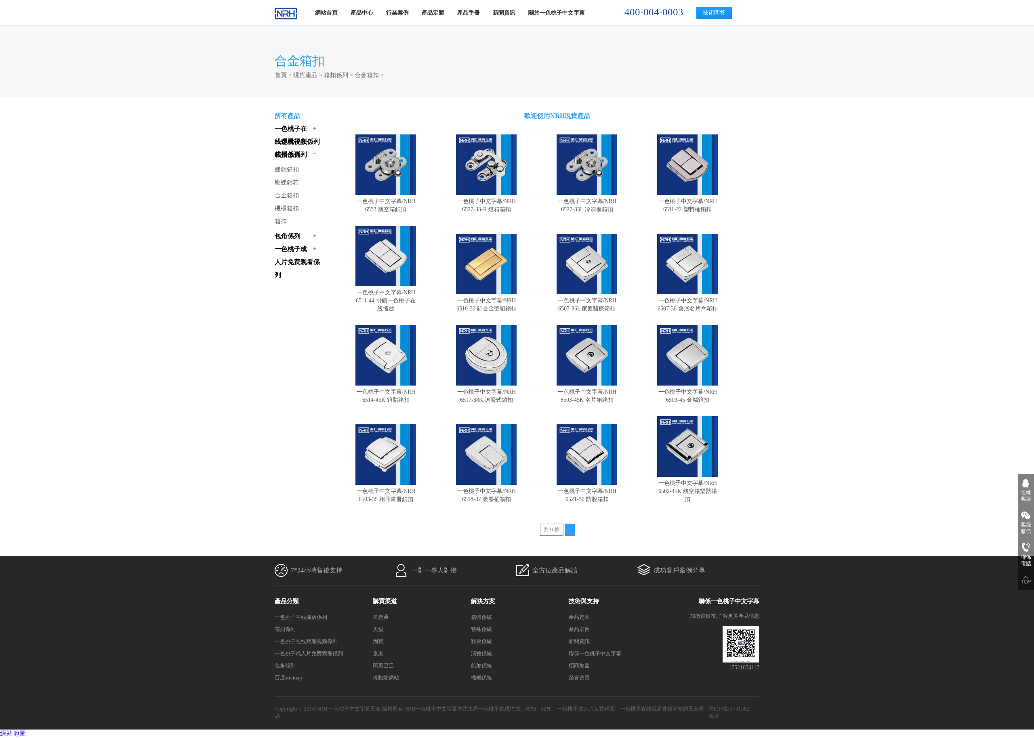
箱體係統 (481, 617)
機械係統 (481, 678)
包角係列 (285, 666)
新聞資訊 (504, 13)
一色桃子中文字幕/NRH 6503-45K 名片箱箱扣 (587, 396)
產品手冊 (468, 13)
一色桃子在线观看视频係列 (306, 641)
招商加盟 (579, 666)
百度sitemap (288, 678)
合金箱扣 (367, 75)
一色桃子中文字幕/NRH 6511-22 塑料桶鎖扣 (687, 205)
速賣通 (381, 617)
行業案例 (397, 13)
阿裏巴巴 (383, 666)
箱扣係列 (336, 75)
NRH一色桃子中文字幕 (430, 709)
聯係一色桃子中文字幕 (595, 653)
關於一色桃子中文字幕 (556, 13)
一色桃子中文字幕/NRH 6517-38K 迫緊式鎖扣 (486, 396)
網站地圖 (13, 733)
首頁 (281, 75)
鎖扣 (546, 709)
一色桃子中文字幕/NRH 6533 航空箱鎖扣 (386, 205)
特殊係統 (481, 629)
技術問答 (714, 13)
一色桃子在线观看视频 (646, 709)
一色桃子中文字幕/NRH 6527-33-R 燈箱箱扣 (486, 205)
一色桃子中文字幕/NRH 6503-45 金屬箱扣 (687, 396)
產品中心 (362, 13)
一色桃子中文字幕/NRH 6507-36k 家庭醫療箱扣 (587, 305)
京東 (378, 653)
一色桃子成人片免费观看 (586, 709)
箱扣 (281, 221)
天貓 (378, 629)
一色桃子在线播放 (499, 709)
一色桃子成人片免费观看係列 (309, 653)
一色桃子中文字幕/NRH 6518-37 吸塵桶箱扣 (486, 495)
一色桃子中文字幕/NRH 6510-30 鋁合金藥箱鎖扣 (486, 305)
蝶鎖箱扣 (287, 169)
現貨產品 (305, 75)
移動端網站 (386, 678)
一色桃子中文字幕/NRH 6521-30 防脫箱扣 (587, 495)
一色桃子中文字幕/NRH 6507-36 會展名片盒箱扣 (688, 305)
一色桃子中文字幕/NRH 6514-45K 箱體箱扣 (386, 396)
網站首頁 (326, 13)
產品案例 (579, 629)
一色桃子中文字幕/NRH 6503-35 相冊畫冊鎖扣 (386, 495)
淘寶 (378, 641)
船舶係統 (481, 666)
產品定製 (433, 13)
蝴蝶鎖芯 (287, 182)
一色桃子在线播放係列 (301, 617)
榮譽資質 (579, 678)
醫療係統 (481, 641)
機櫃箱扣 (287, 208)
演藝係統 (481, 653)
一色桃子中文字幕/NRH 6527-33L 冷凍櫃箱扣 (587, 205)
